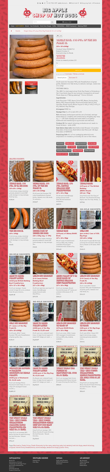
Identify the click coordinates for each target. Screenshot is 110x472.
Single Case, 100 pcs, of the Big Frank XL (41, 187)
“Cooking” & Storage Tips (17, 464)
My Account (83, 460)
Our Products (34, 26)
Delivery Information (16, 465)
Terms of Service (14, 470)
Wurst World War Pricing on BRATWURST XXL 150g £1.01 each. (66, 372)
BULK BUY (90, 234)
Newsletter (83, 465)
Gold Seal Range (45, 26)
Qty (57, 63)
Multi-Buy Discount (43, 280)
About (27, 26)
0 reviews (68, 74)
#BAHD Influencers (62, 462)
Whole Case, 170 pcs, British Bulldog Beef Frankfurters (64, 188)
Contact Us (36, 460)
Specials (59, 464)
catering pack (61, 147)
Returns (11, 467)
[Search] (52, 22)
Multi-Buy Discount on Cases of (66, 327)
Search (18, 31)
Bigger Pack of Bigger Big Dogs (42, 233)
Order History (84, 462)
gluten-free (74, 154)
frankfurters (77, 150)
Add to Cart (78, 70)
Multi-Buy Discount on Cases (90, 327)
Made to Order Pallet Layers (19, 280)
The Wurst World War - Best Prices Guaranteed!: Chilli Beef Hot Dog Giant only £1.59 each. (43, 423)
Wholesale (60, 143)
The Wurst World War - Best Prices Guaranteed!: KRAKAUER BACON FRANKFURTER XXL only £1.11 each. (18, 424)
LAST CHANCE (20, 26)
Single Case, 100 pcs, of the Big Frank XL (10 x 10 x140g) (42, 31)
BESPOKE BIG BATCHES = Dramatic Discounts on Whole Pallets (19, 374)
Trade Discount (81, 143)
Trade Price (70, 143)
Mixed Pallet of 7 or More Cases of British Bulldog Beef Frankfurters (66, 280)
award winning (93, 147)
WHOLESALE (60, 26)
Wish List (83, 464)
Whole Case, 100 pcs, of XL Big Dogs (18, 185)
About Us (12, 460)
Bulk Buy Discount (18, 327)
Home (12, 26)
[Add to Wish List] (57, 35)
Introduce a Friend (15, 462)
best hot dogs (82, 147)
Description (61, 78)
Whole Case (66, 234)
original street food (64, 150)
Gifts (54, 26)
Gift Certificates (62, 460)
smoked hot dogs (62, 154)
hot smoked (71, 147)
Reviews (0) (73, 78)
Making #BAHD (82, 26)
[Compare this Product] (61, 35)
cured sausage (89, 150)
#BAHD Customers (71, 26)
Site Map (36, 462)
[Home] (11, 31)
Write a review (78, 74)
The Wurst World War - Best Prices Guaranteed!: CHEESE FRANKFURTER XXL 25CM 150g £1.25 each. (90, 374)
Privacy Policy (14, 468)
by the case (92, 143)
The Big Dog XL (16, 232)
